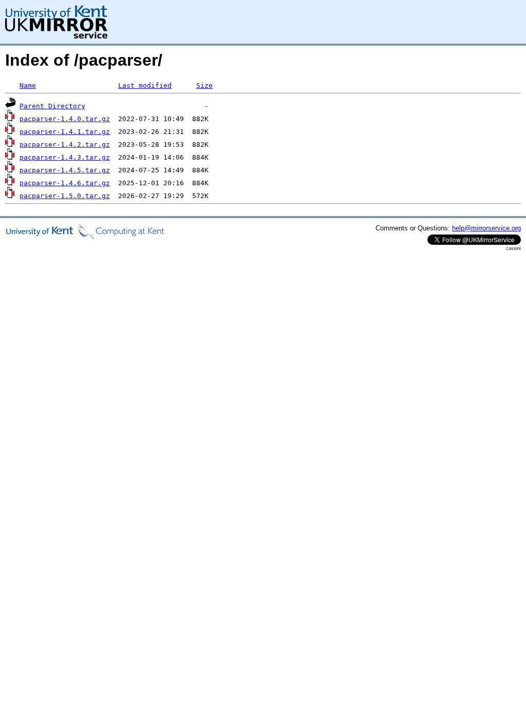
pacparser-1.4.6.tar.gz (65, 183)
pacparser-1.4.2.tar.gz (65, 144)
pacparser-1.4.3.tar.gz (65, 157)
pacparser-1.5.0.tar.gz (65, 196)
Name (28, 85)
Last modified (145, 85)
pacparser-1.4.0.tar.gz (65, 119)
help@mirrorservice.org (486, 228)
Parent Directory (52, 106)
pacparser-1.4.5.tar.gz (65, 170)
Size (204, 85)
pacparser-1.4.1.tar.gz (65, 131)
